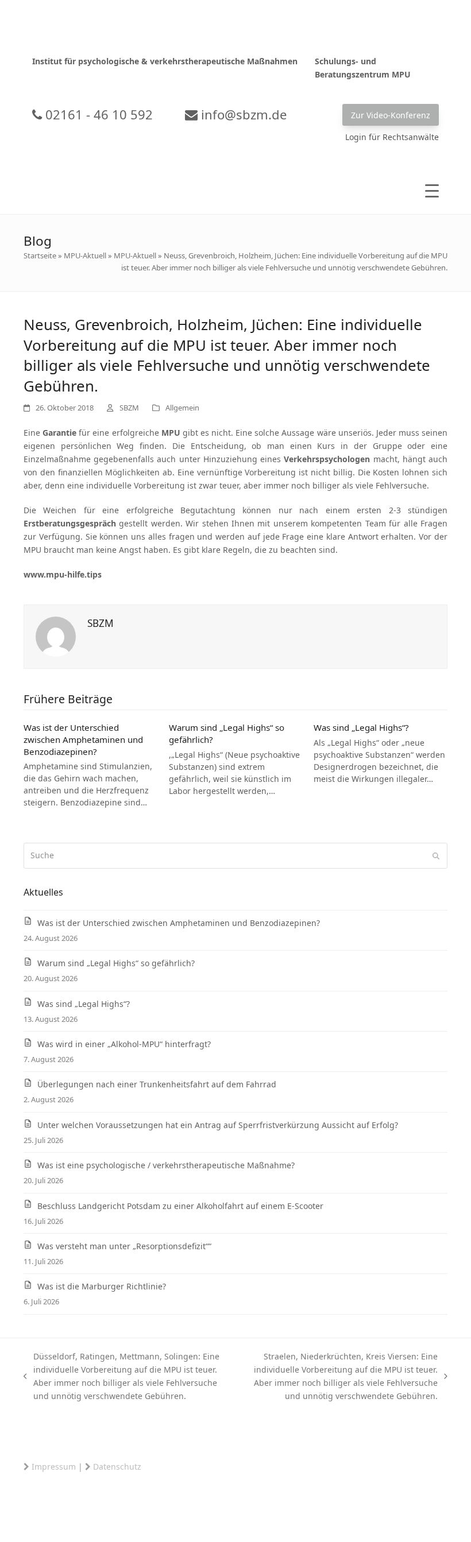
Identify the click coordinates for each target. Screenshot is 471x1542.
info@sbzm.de (242, 114)
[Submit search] (436, 856)
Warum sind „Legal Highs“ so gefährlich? (116, 963)
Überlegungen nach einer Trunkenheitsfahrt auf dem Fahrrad (156, 1084)
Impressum (54, 1466)
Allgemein (182, 407)
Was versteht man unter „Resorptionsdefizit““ (124, 1246)
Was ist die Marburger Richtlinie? (101, 1286)
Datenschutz (117, 1466)
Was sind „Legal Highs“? (361, 727)
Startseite (40, 255)
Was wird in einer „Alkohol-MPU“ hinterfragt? (124, 1044)
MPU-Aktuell (85, 255)
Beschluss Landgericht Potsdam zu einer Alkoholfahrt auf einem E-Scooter (180, 1205)
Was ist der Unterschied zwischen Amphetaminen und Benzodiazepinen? (83, 739)
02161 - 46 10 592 (97, 114)
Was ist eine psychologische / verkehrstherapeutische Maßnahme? (166, 1165)
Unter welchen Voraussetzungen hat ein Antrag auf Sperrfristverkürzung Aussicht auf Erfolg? (217, 1124)
